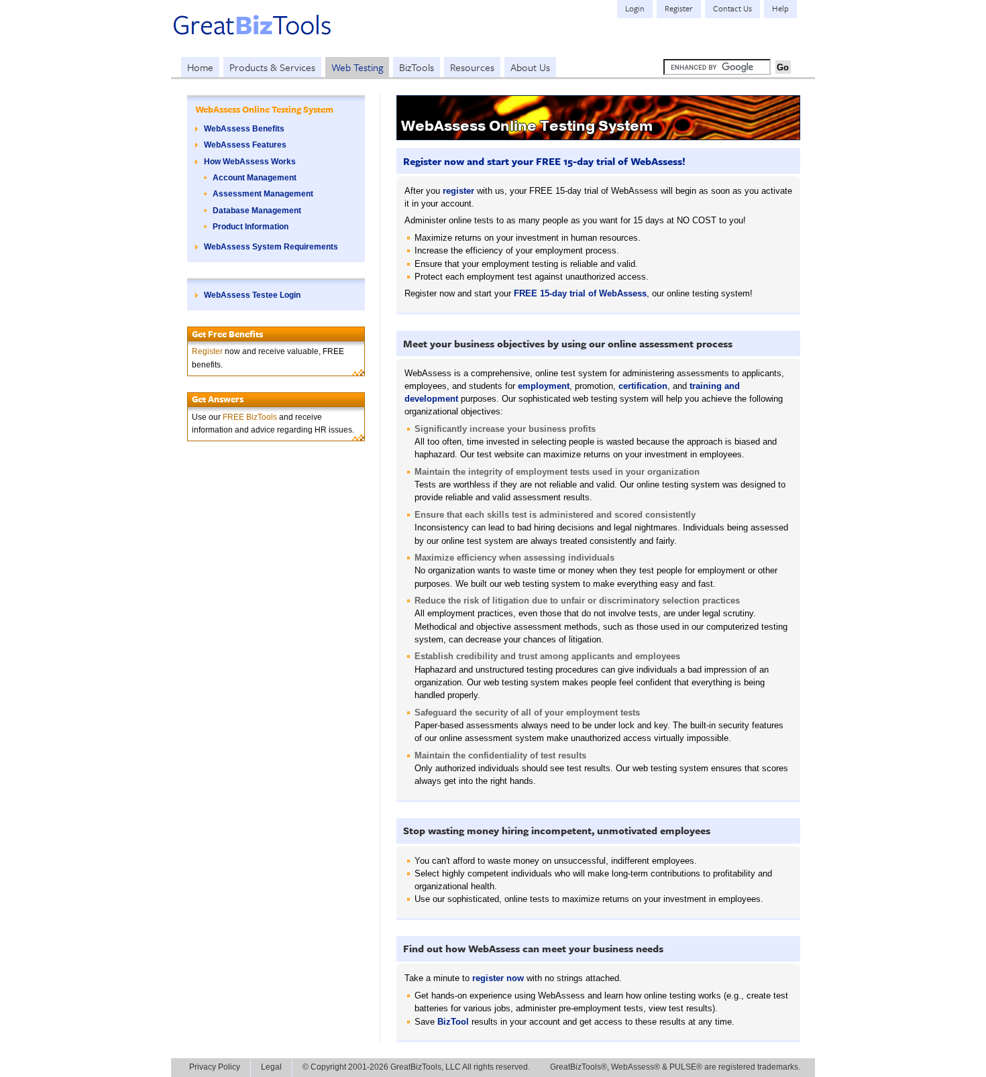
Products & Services (272, 67)
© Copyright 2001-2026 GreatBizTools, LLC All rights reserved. (416, 1067)
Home (200, 67)
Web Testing (357, 67)
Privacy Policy (214, 1067)
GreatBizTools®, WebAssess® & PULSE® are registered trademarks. (675, 1067)
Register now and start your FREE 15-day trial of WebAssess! (544, 161)
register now (498, 978)
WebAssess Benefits (244, 129)
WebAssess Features (245, 145)
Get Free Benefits (227, 334)
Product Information (250, 227)
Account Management (254, 178)
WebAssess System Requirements (271, 247)
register (458, 191)
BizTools (416, 67)
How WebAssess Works (250, 162)
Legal (271, 1067)
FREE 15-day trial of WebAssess (580, 293)
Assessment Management (263, 194)
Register (207, 351)
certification (642, 386)
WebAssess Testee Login (252, 295)
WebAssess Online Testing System (264, 109)
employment (543, 386)
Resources (472, 67)
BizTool (453, 1022)
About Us (530, 67)
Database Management (257, 211)
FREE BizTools (250, 417)
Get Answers (217, 399)
